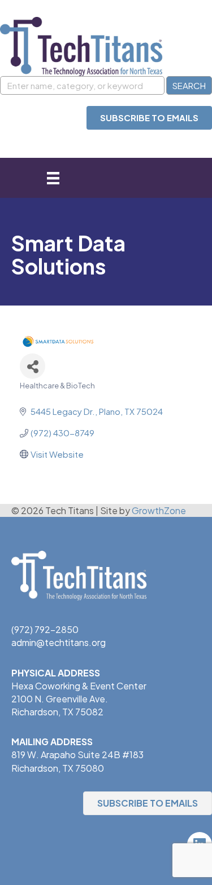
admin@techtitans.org (58, 642)
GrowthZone (159, 510)
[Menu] (53, 177)
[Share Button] (32, 366)
